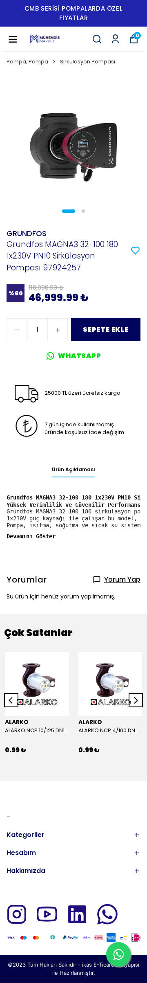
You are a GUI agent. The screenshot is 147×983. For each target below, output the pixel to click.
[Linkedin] (77, 914)
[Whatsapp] (107, 914)
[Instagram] (17, 914)
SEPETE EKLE (106, 329)
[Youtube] (47, 914)
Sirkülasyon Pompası (87, 61)
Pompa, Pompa (27, 61)
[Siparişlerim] (115, 39)
